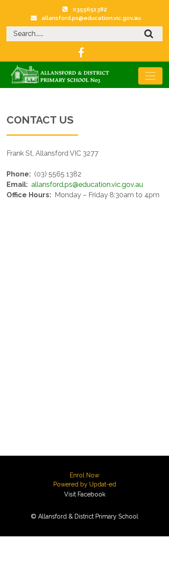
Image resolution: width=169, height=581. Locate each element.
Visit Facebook (84, 494)
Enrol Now (84, 475)
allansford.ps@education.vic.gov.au (91, 18)
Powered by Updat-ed (84, 484)
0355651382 (90, 9)
